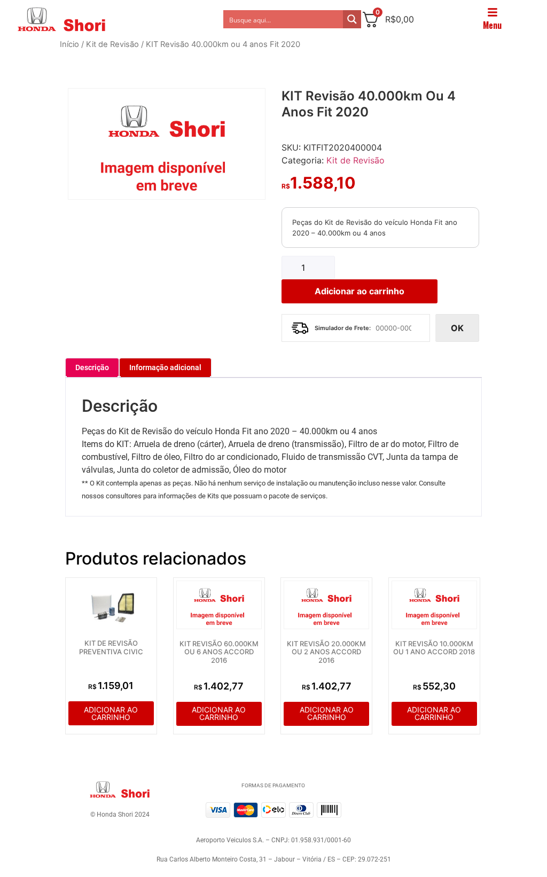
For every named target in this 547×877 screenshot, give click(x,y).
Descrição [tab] (92, 367)
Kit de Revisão (112, 44)
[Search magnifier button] (352, 19)
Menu (492, 25)
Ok (457, 328)
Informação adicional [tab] (165, 367)
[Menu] (492, 12)
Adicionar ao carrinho (359, 291)
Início (69, 44)
